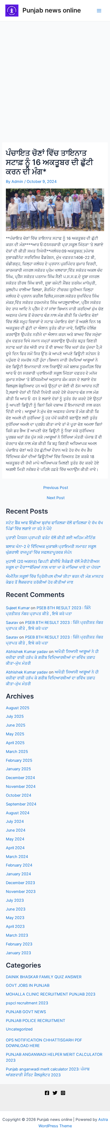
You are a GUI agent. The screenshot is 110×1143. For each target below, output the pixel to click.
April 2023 (15, 926)
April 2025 (15, 742)
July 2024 (15, 821)
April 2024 (15, 847)
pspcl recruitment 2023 (27, 1003)
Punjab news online (51, 10)
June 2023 (15, 909)
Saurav (12, 622)
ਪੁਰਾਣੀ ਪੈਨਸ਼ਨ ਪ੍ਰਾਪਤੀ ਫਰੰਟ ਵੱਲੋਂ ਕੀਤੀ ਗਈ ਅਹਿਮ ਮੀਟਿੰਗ (50, 537)
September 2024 (21, 804)
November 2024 (21, 786)
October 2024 (18, 795)
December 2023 (20, 882)
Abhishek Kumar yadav (27, 651)
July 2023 (15, 900)
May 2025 (15, 734)
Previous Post (55, 488)
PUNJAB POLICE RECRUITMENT (35, 1020)
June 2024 (15, 830)
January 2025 (18, 769)
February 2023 (19, 944)
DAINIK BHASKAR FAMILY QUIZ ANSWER (43, 976)
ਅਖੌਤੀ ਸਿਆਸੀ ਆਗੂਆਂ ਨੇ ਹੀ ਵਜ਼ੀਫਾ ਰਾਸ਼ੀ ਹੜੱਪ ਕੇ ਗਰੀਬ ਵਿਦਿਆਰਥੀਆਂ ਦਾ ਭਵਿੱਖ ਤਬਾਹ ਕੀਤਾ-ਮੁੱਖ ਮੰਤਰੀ (52, 657)
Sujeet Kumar (18, 607)
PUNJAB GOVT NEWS (26, 1011)
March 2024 (17, 856)
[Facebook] (47, 1092)
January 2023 (18, 953)
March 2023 (17, 935)
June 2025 (15, 725)
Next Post (56, 498)
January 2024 (18, 874)
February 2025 (19, 760)
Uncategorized (19, 1029)
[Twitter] (55, 1092)
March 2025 (17, 751)
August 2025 (17, 707)
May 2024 (15, 839)
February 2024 (19, 865)
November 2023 (21, 891)
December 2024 (20, 777)
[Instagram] (63, 1092)
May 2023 (15, 917)
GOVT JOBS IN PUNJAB (27, 985)
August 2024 (17, 813)
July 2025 (15, 716)
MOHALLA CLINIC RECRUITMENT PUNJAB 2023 (50, 994)
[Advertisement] (55, 79)
